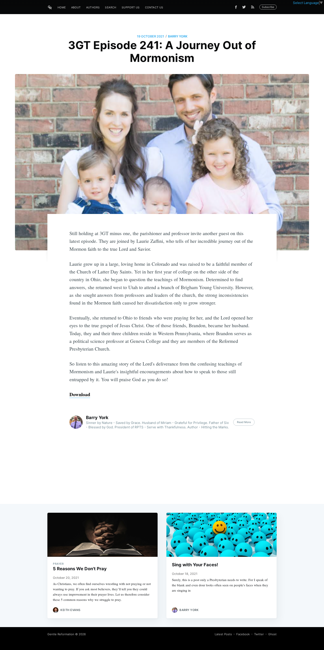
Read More (244, 422)
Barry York (177, 36)
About (76, 7)
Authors (93, 7)
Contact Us (154, 7)
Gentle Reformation (60, 634)
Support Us (131, 7)
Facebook (243, 634)
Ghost (272, 634)
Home (62, 7)
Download (79, 394)
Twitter (259, 634)
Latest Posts (223, 634)
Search (110, 7)
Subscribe (268, 7)
